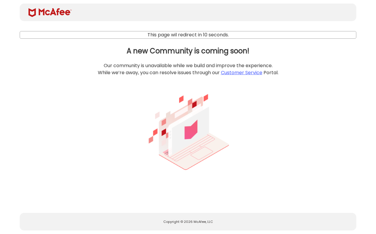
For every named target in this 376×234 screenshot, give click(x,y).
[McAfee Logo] (50, 12)
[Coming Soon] (188, 130)
